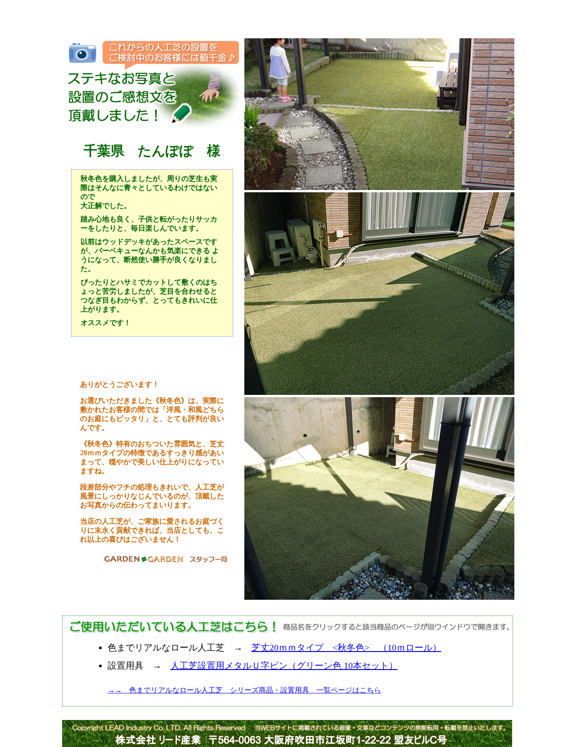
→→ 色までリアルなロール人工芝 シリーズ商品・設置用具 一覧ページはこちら (244, 690)
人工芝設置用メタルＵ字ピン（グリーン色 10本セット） (284, 665)
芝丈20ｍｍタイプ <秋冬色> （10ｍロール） (346, 647)
